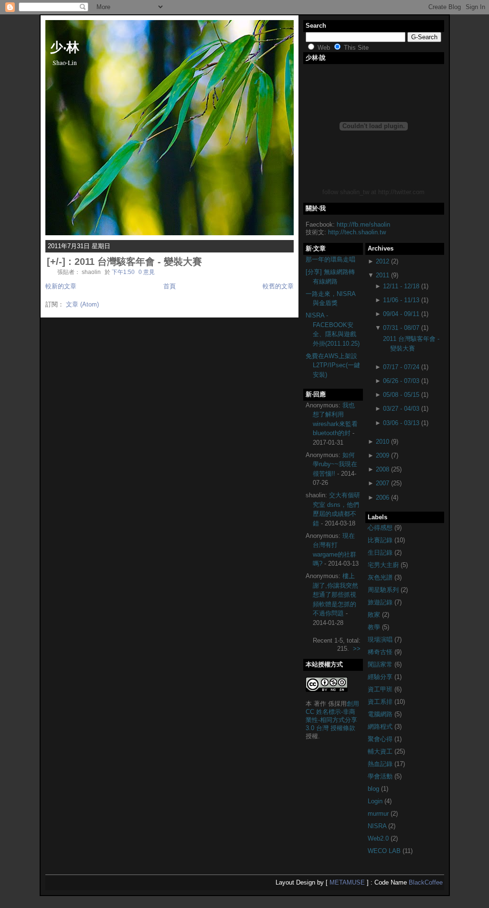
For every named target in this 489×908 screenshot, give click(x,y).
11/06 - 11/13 (401, 300)
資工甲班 (381, 689)
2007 (382, 483)
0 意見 (146, 272)
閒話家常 (381, 664)
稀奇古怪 (381, 652)
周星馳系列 (384, 589)
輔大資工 (381, 751)
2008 (382, 469)
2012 (382, 261)
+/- (56, 261)
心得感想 (381, 527)
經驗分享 (381, 676)
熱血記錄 (381, 763)
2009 (382, 455)
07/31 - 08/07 (401, 327)
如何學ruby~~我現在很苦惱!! (335, 464)
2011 (382, 275)
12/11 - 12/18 (401, 286)
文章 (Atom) (82, 304)
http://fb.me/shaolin (363, 224)
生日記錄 (381, 552)
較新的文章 (60, 286)
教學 (375, 627)
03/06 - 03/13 (401, 423)
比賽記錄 (381, 540)
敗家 (375, 614)
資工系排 (381, 701)
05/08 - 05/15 (401, 394)
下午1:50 (123, 272)
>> (357, 648)
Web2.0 (379, 838)
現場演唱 (381, 639)
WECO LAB (385, 850)
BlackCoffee (426, 882)
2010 (382, 441)
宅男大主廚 (384, 565)
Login (376, 801)
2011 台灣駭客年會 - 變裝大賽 (138, 261)
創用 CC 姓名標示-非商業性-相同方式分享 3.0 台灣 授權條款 (332, 716)
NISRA (378, 826)
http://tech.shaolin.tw (357, 232)
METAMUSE (347, 882)
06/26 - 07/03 (401, 380)
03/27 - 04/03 (401, 408)
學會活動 (381, 776)
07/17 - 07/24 (401, 367)
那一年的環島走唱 (330, 259)
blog (374, 788)
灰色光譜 (381, 577)
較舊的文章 (278, 286)
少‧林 (64, 46)
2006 (382, 497)
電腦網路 (381, 714)
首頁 (169, 286)
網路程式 (381, 726)
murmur (379, 813)
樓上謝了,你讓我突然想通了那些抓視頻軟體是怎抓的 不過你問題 (335, 594)
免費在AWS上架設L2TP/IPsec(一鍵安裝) (333, 365)
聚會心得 (381, 739)
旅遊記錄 (381, 602)
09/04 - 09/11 (401, 313)
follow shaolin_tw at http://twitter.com (373, 192)
